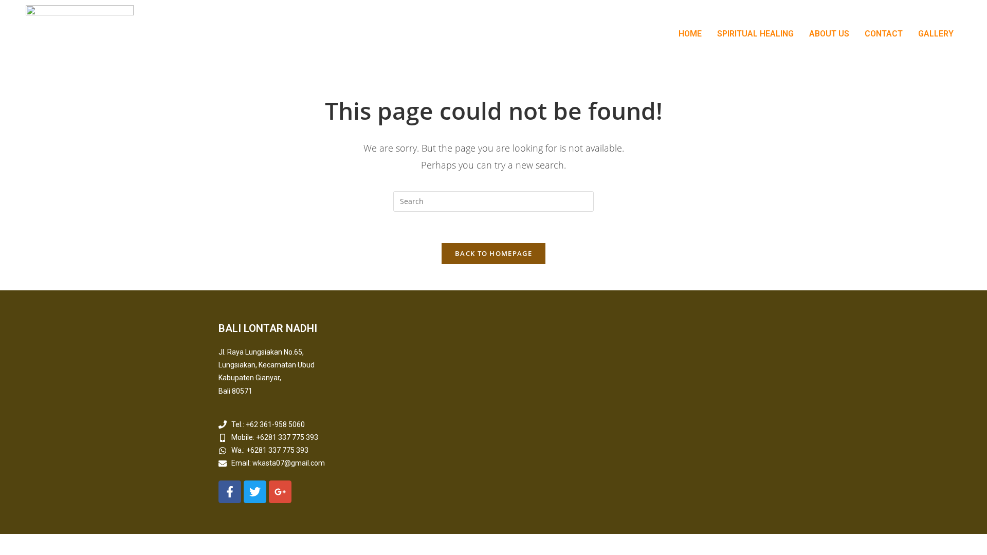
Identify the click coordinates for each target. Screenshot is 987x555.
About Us (829, 34)
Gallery (936, 34)
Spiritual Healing (755, 34)
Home (690, 34)
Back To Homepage (493, 253)
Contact (884, 34)
